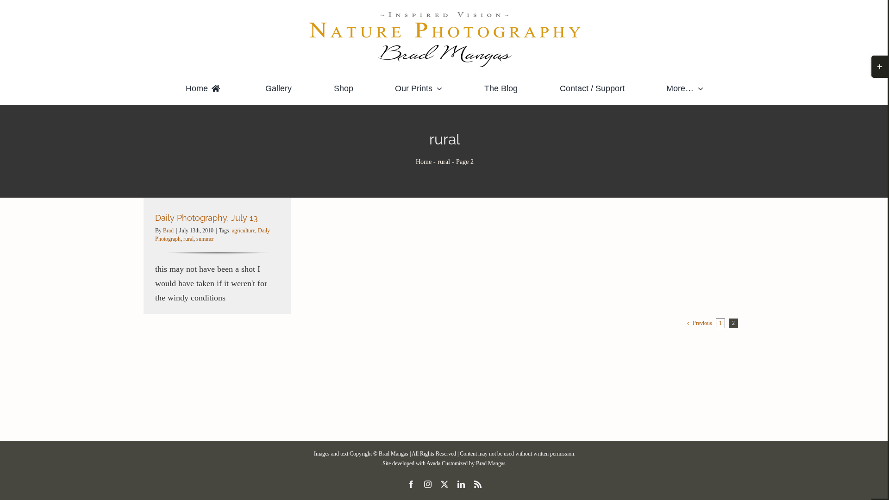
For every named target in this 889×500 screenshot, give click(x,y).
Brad (168, 230)
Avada (433, 463)
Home (424, 161)
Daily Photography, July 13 (206, 218)
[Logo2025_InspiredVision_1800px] (444, 13)
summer (205, 239)
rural (444, 161)
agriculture (243, 230)
